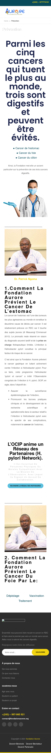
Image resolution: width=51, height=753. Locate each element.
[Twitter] (12, 3)
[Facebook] (3, 3)
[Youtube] (7, 3)
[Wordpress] (21, 724)
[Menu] (3, 12)
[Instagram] (16, 3)
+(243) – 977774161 (40, 2)
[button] (25, 485)
